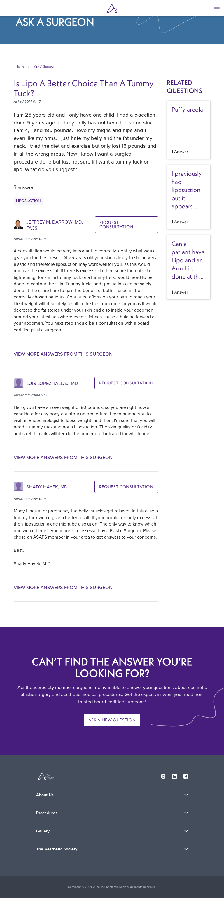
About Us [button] (45, 795)
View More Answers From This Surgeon (63, 354)
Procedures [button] (46, 813)
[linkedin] (174, 775)
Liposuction (28, 200)
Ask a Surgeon (44, 66)
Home (20, 66)
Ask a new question (112, 720)
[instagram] (163, 775)
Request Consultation (116, 224)
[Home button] (112, 8)
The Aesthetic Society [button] (56, 849)
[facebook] (185, 775)
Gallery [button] (43, 831)
